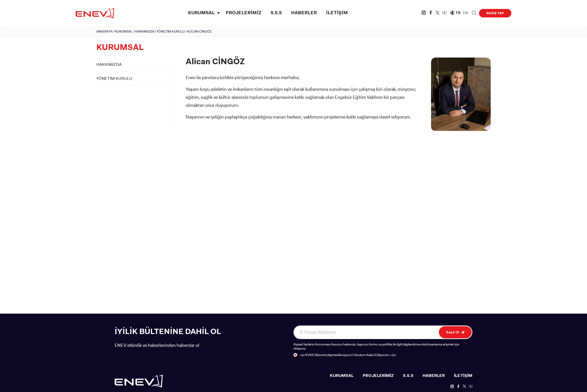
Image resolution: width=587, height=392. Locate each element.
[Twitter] (437, 13)
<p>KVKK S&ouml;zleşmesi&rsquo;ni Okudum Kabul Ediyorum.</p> (348, 355)
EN (465, 12)
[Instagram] (424, 13)
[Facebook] (431, 13)
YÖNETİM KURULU (171, 31)
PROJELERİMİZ (243, 13)
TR (458, 13)
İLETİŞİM (337, 13)
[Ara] (474, 13)
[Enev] (139, 380)
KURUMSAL (201, 13)
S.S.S (276, 13)
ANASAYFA (104, 31)
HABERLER (304, 13)
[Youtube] (444, 13)
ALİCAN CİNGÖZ (199, 31)
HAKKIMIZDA (144, 31)
